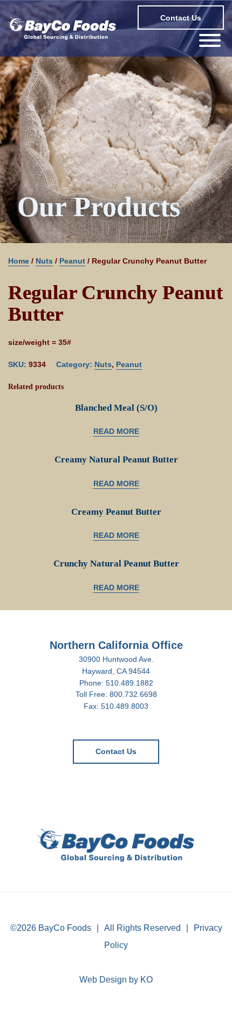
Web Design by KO (116, 979)
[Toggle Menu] (210, 41)
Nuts (44, 261)
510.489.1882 (129, 683)
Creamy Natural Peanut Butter (116, 459)
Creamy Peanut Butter (116, 512)
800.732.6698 (133, 694)
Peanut (72, 261)
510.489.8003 (124, 706)
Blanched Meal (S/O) (116, 408)
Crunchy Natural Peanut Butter (116, 563)
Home (18, 261)
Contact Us (180, 17)
